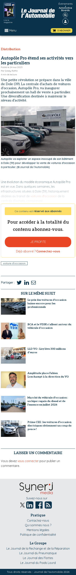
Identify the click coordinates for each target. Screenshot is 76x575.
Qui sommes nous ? (38, 525)
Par (9, 70)
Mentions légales (38, 530)
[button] (61, 30)
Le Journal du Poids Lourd (38, 563)
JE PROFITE (38, 242)
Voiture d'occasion (14, 263)
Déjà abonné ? (38, 251)
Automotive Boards (65, 9)
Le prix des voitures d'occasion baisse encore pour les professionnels (46, 303)
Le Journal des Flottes (38, 558)
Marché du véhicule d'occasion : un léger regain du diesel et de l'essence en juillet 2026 (47, 401)
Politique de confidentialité (38, 534)
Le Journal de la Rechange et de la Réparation (38, 548)
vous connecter (28, 461)
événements (65, 3)
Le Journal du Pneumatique (38, 553)
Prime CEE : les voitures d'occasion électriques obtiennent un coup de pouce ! (49, 426)
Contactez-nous (38, 520)
